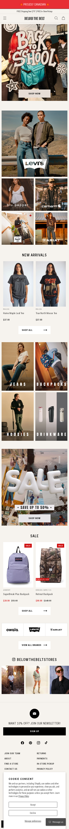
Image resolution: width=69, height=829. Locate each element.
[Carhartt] (51, 194)
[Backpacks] (51, 366)
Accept (33, 804)
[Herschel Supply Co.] (18, 228)
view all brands (31, 645)
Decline (33, 813)
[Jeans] (18, 366)
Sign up (34, 731)
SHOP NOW (34, 93)
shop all (27, 330)
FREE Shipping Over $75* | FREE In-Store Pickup (34, 11)
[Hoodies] (18, 416)
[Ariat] (51, 228)
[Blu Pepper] (18, 194)
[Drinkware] (51, 416)
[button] (5, 18)
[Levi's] (34, 144)
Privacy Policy (23, 796)
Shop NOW (34, 518)
